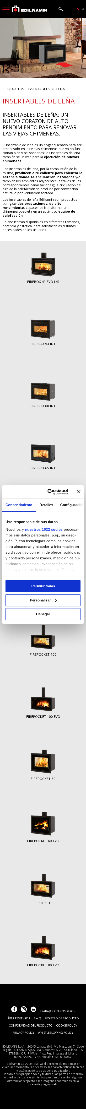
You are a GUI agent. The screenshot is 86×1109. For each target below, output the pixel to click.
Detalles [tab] (46, 505)
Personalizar (40, 600)
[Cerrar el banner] (79, 491)
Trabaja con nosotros (57, 1011)
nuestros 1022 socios (44, 529)
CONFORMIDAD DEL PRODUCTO (31, 1025)
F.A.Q (37, 1018)
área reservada (18, 1018)
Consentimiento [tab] (18, 505)
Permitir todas (43, 586)
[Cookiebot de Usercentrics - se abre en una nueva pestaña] (50, 492)
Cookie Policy (66, 1025)
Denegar (43, 614)
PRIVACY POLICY (23, 1033)
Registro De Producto (62, 1018)
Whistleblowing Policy (55, 1033)
